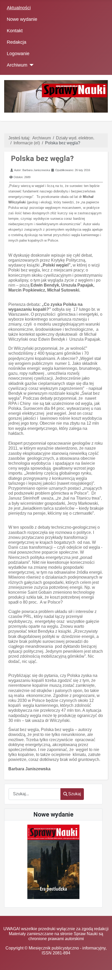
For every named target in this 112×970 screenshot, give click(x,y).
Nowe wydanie (22, 19)
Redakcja (16, 42)
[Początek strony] (103, 961)
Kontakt (15, 30)
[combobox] (35, 794)
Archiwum (17, 65)
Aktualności (19, 7)
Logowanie (18, 53)
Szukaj (74, 794)
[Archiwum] (30, 65)
